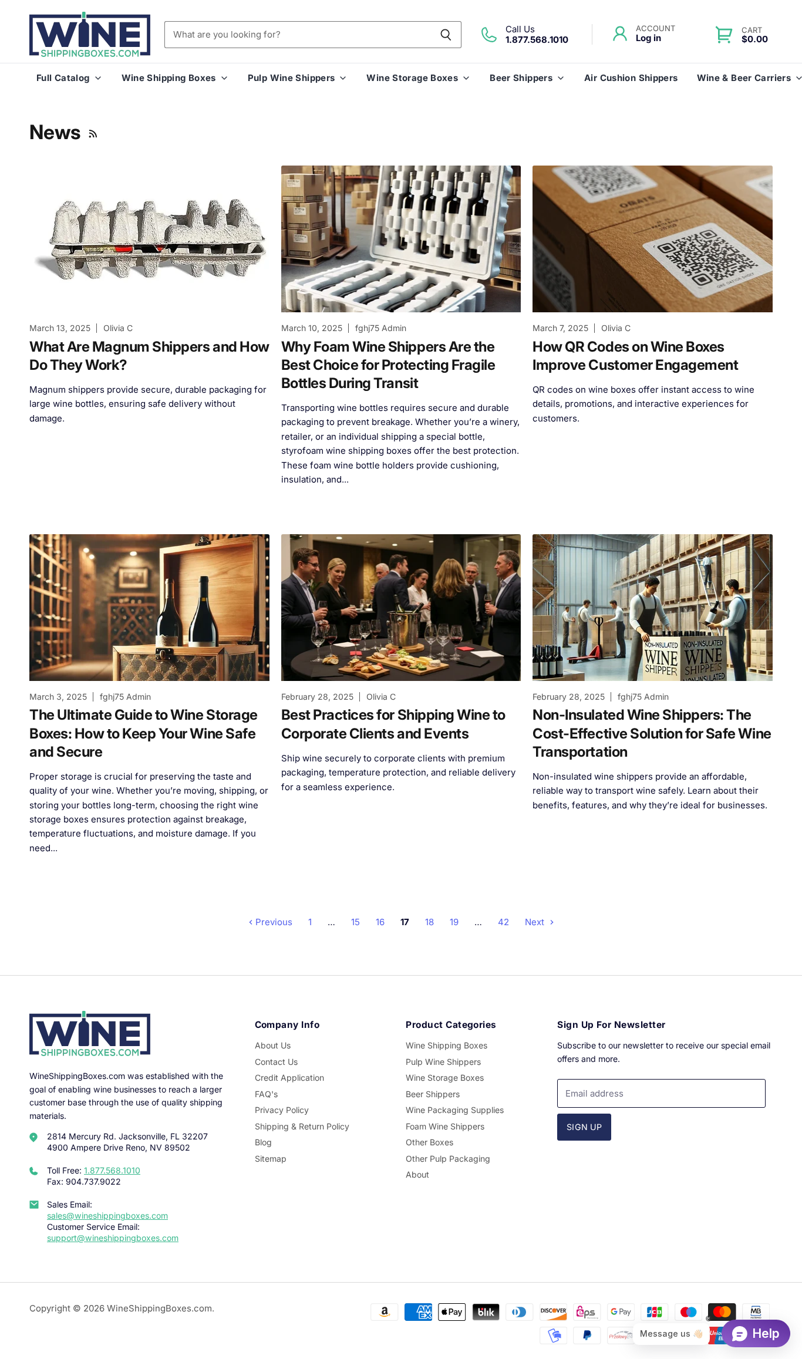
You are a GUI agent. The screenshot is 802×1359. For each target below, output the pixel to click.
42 (503, 922)
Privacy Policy (282, 1110)
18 (429, 922)
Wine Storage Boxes (412, 77)
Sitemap (271, 1159)
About (417, 1174)
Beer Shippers (521, 77)
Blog (263, 1142)
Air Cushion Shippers (631, 77)
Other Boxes (429, 1142)
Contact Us (276, 1062)
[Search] (445, 34)
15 (355, 922)
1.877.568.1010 (112, 1170)
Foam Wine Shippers (445, 1126)
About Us (273, 1045)
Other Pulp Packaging (448, 1159)
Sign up (584, 1127)
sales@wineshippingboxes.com (107, 1215)
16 (380, 922)
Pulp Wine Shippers (291, 77)
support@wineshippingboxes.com (112, 1238)
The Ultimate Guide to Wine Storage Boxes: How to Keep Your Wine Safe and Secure (143, 733)
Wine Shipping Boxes (169, 77)
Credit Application (289, 1078)
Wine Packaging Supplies (455, 1110)
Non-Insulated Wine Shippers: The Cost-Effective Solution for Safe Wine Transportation (652, 733)
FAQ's (266, 1094)
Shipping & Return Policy (302, 1126)
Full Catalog (63, 77)
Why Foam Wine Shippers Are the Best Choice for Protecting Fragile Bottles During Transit (388, 365)
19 (454, 922)
